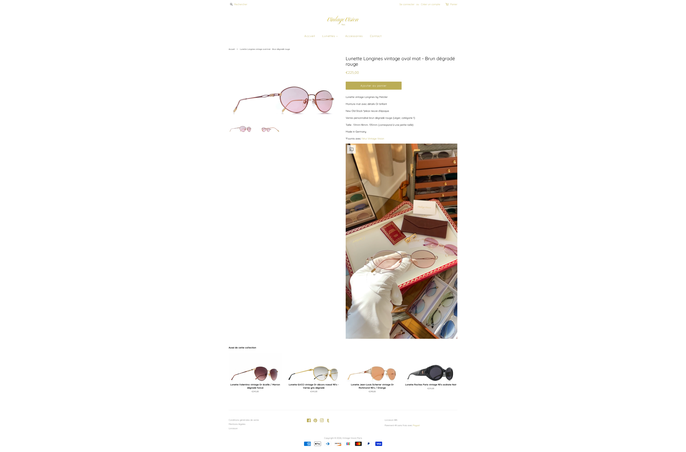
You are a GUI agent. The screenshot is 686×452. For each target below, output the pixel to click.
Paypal (416, 425)
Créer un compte (430, 4)
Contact (376, 36)
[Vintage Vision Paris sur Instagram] (322, 421)
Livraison (233, 428)
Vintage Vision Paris (352, 438)
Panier (453, 4)
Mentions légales (237, 424)
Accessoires (354, 36)
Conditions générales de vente (244, 420)
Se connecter (406, 4)
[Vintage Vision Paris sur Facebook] (309, 421)
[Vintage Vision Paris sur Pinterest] (315, 421)
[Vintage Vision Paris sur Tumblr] (328, 421)
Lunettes (329, 36)
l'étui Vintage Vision (373, 138)
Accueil (309, 36)
